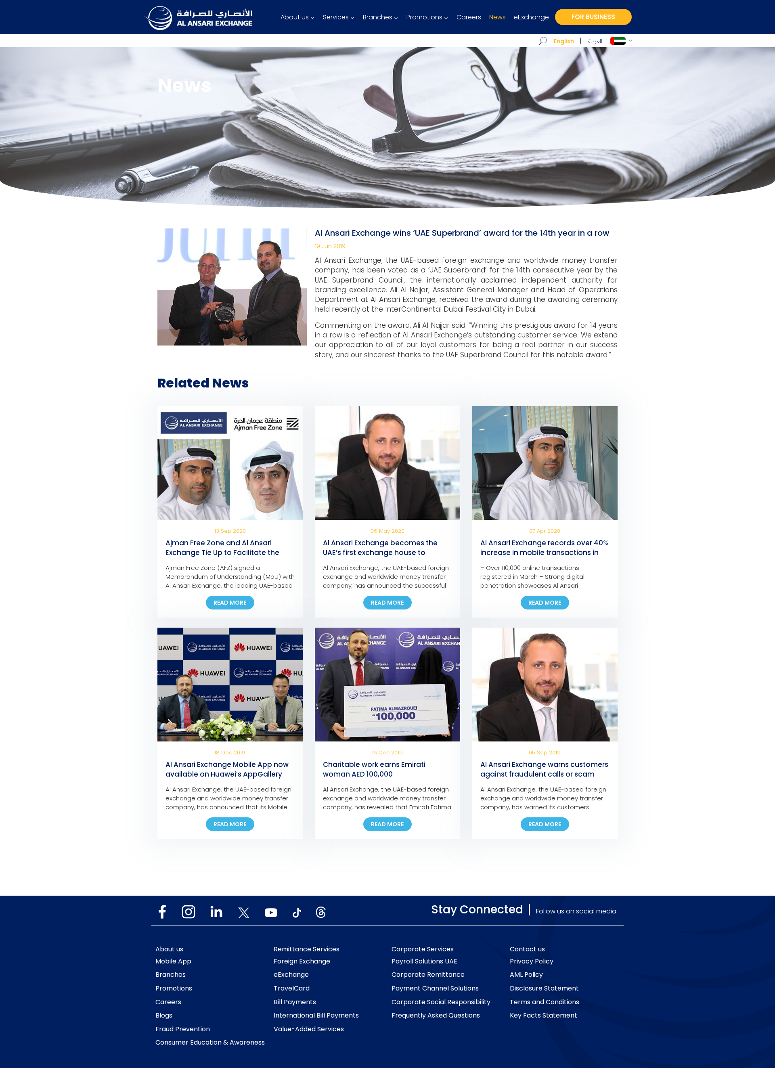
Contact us (527, 949)
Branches (377, 17)
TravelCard (292, 988)
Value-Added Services (309, 1029)
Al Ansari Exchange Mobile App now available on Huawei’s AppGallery (227, 769)
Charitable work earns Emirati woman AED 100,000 (374, 769)
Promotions (424, 17)
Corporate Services (423, 949)
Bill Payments (295, 1002)
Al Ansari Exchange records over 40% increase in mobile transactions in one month (544, 552)
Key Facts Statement (543, 1015)
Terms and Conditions (544, 1002)
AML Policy (526, 974)
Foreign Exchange (302, 961)
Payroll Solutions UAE (424, 961)
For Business (593, 17)
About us (295, 17)
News (497, 17)
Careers (469, 17)
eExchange (531, 17)
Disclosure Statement (544, 988)
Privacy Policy (531, 961)
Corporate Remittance (428, 974)
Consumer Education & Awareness (210, 1042)
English (564, 41)
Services (336, 17)
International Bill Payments (316, 1015)
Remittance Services (306, 949)
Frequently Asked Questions (436, 1015)
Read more (230, 603)
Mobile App (173, 961)
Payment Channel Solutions (435, 988)
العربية (595, 41)
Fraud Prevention (182, 1029)
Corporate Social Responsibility (441, 1002)
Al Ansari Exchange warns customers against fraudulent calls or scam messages (544, 774)
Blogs (163, 1015)
